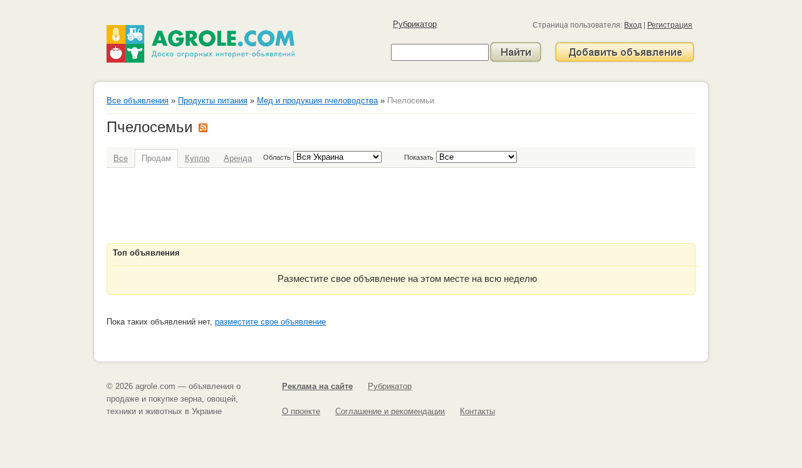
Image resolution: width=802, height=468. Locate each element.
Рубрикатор (415, 24)
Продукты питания (212, 100)
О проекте (301, 411)
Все (120, 158)
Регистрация (669, 25)
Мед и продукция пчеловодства (317, 100)
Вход (633, 25)
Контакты (477, 411)
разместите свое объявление (270, 321)
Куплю (197, 158)
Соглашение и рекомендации (390, 411)
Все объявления (138, 100)
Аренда (238, 158)
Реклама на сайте (317, 386)
